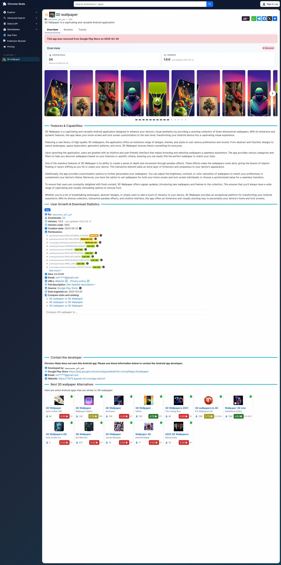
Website (60, 281)
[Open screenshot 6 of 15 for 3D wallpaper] (183, 93)
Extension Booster (16, 41)
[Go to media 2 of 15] (140, 119)
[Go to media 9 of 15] (164, 119)
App (71, 19)
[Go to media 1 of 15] (136, 119)
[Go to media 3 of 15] (143, 119)
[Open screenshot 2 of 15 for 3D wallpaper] (81, 93)
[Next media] (272, 93)
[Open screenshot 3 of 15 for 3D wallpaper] (106, 93)
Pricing (10, 46)
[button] (270, 4)
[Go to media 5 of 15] (150, 119)
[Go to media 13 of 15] (178, 119)
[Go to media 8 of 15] (161, 119)
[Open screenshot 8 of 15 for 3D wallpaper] (233, 93)
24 (63, 217)
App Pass (12, 35)
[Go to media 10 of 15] (168, 119)
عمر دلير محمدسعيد (56, 19)
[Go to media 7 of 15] (157, 119)
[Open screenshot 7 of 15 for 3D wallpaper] (208, 93)
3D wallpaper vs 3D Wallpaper (66, 298)
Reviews (68, 29)
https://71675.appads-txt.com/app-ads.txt (82, 378)
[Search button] (209, 4)
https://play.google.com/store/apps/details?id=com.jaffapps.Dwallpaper (109, 371)
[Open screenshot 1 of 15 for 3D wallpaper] (56, 93)
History (11, 55)
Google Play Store (67, 288)
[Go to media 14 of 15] (182, 119)
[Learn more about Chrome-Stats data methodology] (80, 288)
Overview (52, 29)
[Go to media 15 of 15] (185, 119)
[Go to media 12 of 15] (175, 119)
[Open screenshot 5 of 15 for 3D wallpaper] (157, 93)
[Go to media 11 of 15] (171, 119)
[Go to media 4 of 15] (147, 119)
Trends (82, 29)
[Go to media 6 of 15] (154, 119)
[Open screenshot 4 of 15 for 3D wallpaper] (132, 93)
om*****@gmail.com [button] (67, 277)
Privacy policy (78, 281)
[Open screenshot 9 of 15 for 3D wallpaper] (259, 93)
